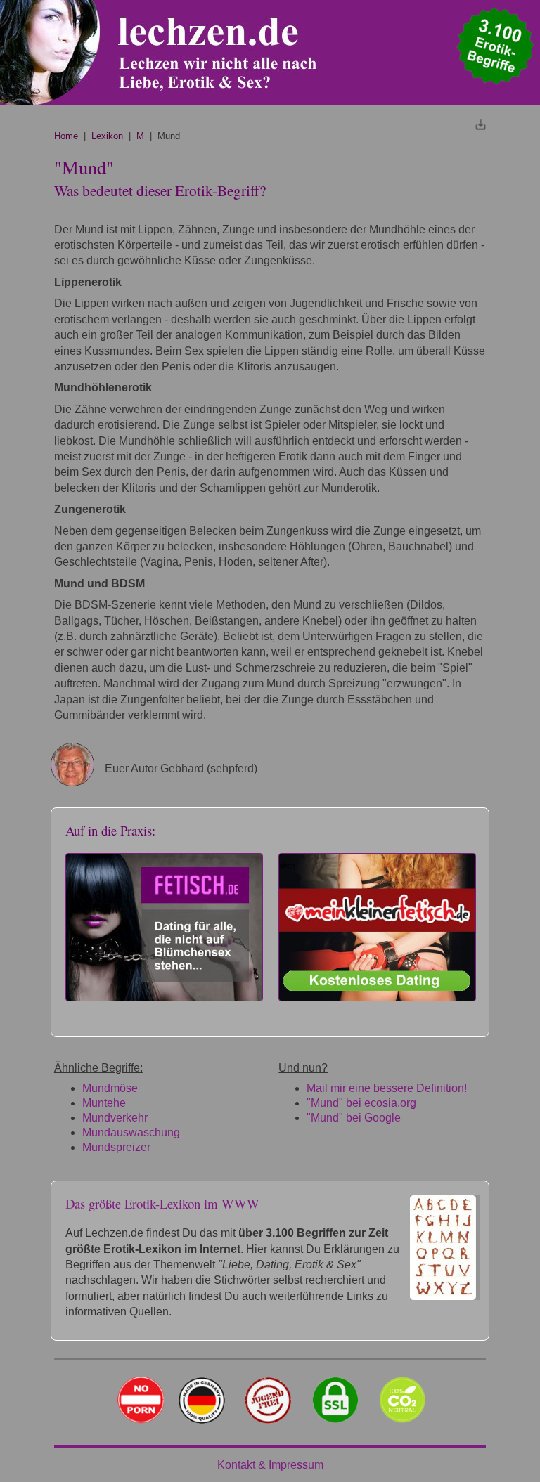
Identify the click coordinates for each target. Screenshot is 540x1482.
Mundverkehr (115, 1118)
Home (66, 136)
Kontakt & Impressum (270, 1465)
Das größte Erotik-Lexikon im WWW (162, 1203)
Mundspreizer (116, 1147)
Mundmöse (110, 1088)
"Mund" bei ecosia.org (361, 1103)
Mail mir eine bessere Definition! (387, 1088)
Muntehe (104, 1103)
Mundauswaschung (131, 1132)
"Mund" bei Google (354, 1118)
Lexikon (107, 136)
